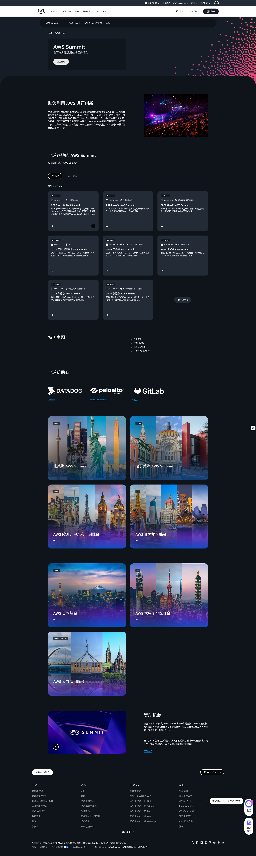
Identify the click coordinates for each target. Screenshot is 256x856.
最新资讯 (36, 816)
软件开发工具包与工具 (140, 795)
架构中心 (85, 811)
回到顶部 (126, 831)
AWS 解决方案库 (89, 806)
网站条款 (43, 847)
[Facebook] (197, 842)
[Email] (223, 842)
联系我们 (183, 790)
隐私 (34, 847)
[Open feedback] (253, 428)
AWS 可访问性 (186, 821)
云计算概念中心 (39, 806)
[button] (67, 11)
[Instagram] (206, 842)
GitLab (135, 400)
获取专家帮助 (185, 816)
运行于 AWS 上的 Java (140, 811)
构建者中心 (135, 790)
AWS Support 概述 (188, 811)
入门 (83, 790)
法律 (181, 826)
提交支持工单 (185, 795)
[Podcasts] (219, 842)
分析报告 (85, 821)
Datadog (51, 399)
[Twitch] (210, 842)
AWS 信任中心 (88, 801)
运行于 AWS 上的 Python (142, 806)
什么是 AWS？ (38, 790)
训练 (83, 795)
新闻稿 (35, 826)
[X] (193, 842)
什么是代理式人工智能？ (43, 801)
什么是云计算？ (39, 795)
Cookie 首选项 (79, 847)
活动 (50, 33)
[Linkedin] (202, 842)
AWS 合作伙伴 (88, 826)
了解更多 (148, 751)
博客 (34, 821)
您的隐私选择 (57, 847)
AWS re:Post (185, 801)
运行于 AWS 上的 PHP (140, 816)
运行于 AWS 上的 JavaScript (143, 821)
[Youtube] (214, 842)
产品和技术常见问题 (90, 816)
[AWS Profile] (216, 3)
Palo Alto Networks (98, 399)
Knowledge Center (188, 806)
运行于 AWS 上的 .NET (140, 801)
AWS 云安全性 (38, 811)
